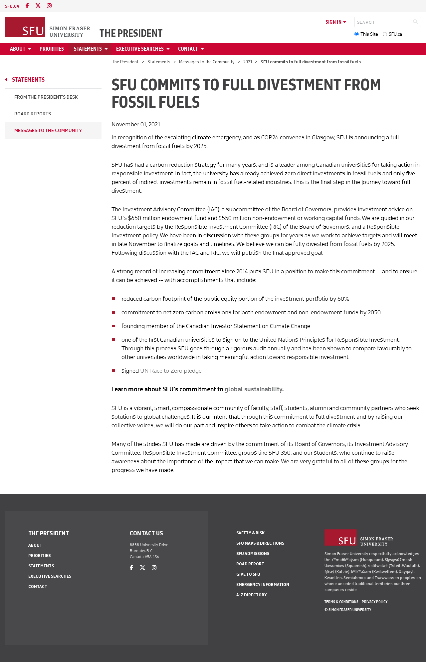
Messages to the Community (207, 61)
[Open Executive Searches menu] (169, 49)
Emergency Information (262, 584)
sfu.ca (12, 6)
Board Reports (32, 114)
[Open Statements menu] (107, 49)
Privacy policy (374, 601)
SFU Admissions (252, 553)
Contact (188, 49)
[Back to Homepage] (48, 27)
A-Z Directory (251, 595)
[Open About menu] (31, 49)
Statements (88, 49)
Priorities (52, 49)
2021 (247, 61)
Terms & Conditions (341, 601)
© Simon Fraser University (347, 609)
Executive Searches (140, 49)
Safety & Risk (250, 533)
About (17, 49)
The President (131, 33)
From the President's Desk (46, 97)
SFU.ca (395, 34)
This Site (369, 34)
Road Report (250, 564)
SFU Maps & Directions (260, 543)
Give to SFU (248, 574)
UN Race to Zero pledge (171, 370)
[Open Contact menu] (203, 49)
